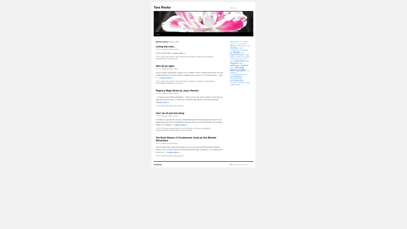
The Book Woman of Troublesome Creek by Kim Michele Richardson (186, 139)
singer (248, 70)
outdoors (244, 65)
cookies (241, 48)
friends (247, 55)
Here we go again (165, 65)
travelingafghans (208, 56)
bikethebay (233, 46)
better (235, 43)
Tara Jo (176, 49)
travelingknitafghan (161, 58)
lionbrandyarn (191, 56)
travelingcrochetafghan (162, 130)
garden (232, 57)
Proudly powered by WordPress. (240, 164)
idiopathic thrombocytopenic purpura (238, 59)
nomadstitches (200, 81)
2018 (238, 42)
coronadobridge (243, 50)
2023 (241, 41)
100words (233, 42)
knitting (172, 56)
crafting (167, 56)
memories (234, 63)
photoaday (239, 67)
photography (238, 70)
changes (248, 46)
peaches (232, 68)
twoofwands (170, 83)
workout (237, 85)
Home (158, 34)
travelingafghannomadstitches (238, 74)
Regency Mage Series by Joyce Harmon (177, 90)
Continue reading (179, 53)
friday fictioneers (237, 54)
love (247, 61)
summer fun (233, 72)
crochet (172, 128)
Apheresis (245, 42)
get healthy (238, 57)
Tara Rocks (162, 7)
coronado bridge (234, 50)
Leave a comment (173, 58)
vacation (247, 83)
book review (168, 105)
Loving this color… (166, 46)
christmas (234, 48)
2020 (163, 56)
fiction (242, 52)
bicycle (245, 44)
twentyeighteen (233, 82)
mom (241, 63)
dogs (231, 52)
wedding (232, 85)
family (236, 52)
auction (231, 43)
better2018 (240, 43)
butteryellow (183, 56)
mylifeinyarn (199, 56)
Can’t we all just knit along (170, 113)
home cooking (245, 57)
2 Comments (179, 83)
